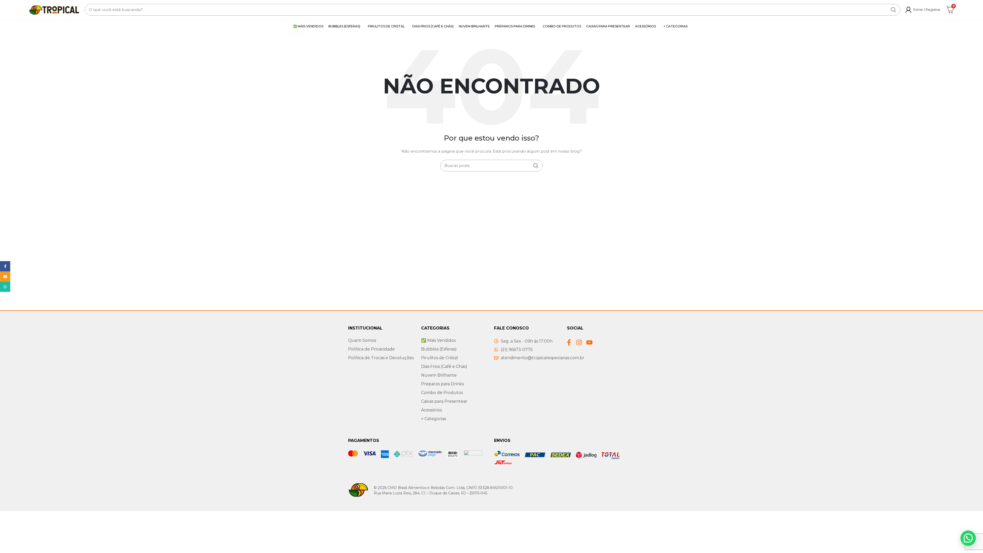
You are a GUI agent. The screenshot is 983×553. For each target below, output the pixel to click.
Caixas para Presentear (444, 401)
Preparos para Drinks (442, 383)
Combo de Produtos (442, 392)
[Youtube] (589, 342)
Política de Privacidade (371, 349)
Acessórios (431, 410)
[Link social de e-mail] (5, 276)
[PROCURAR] (893, 10)
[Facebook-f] (568, 342)
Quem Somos (362, 340)
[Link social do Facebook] (5, 266)
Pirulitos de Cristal (439, 357)
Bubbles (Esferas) (439, 349)
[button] (968, 538)
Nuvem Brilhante (439, 375)
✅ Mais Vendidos (438, 340)
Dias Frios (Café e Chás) (444, 366)
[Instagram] (579, 342)
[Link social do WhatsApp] (5, 287)
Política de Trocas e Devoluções (381, 357)
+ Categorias (433, 418)
